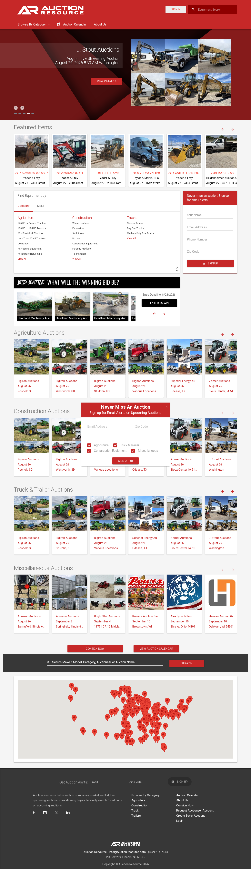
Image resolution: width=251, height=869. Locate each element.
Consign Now (95, 648)
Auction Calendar (187, 795)
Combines (23, 243)
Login (179, 821)
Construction (82, 218)
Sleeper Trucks (135, 223)
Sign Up (123, 461)
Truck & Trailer (129, 445)
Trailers (136, 815)
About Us (100, 24)
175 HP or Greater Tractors (32, 223)
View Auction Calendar (156, 648)
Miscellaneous (147, 451)
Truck (134, 810)
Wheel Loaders (80, 223)
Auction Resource (95, 852)
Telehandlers (79, 253)
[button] (16, 108)
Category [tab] (23, 206)
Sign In (175, 9)
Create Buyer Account (190, 815)
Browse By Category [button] (32, 24)
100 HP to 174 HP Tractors (32, 228)
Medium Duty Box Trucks (140, 233)
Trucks (132, 218)
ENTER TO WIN (159, 302)
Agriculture (101, 445)
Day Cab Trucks (135, 228)
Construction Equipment (109, 451)
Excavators (78, 228)
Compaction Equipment (85, 243)
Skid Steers (78, 233)
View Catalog (106, 81)
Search (186, 663)
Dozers (76, 238)
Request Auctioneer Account (195, 810)
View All (22, 259)
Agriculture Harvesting (30, 253)
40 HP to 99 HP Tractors (30, 233)
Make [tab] (40, 206)
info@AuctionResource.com (127, 852)
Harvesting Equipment (30, 248)
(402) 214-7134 (158, 852)
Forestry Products (82, 248)
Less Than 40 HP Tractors (32, 238)
